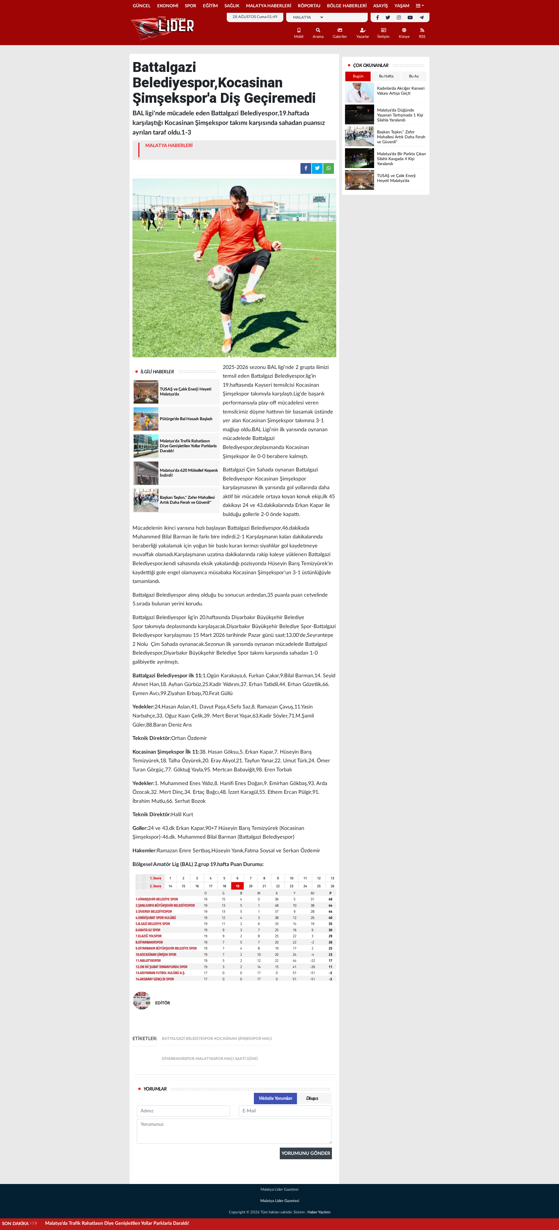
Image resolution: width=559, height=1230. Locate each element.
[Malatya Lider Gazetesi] (163, 28)
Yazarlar (362, 37)
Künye (404, 37)
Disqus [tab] (312, 1098)
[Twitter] (388, 18)
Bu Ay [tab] (414, 76)
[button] (420, 6)
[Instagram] (399, 18)
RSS (422, 37)
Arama (318, 37)
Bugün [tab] (358, 76)
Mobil (298, 37)
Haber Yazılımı (318, 1212)
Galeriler (340, 37)
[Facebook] (378, 18)
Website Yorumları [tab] (275, 1098)
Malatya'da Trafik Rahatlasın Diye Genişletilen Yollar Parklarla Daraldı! (117, 1223)
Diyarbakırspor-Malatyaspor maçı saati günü (210, 1059)
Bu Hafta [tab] (386, 76)
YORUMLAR (155, 1089)
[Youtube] (410, 18)
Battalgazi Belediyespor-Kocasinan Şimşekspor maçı (217, 1039)
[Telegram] (422, 18)
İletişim (383, 37)
